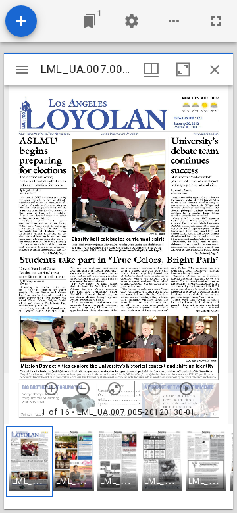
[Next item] (186, 388)
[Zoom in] (51, 388)
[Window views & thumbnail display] (151, 70)
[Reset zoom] (114, 388)
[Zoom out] (83, 388)
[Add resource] (21, 21)
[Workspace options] (174, 21)
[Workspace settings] (131, 21)
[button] (29, 461)
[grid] (118, 466)
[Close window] (214, 70)
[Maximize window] (183, 70)
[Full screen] (216, 21)
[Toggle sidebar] (22, 70)
